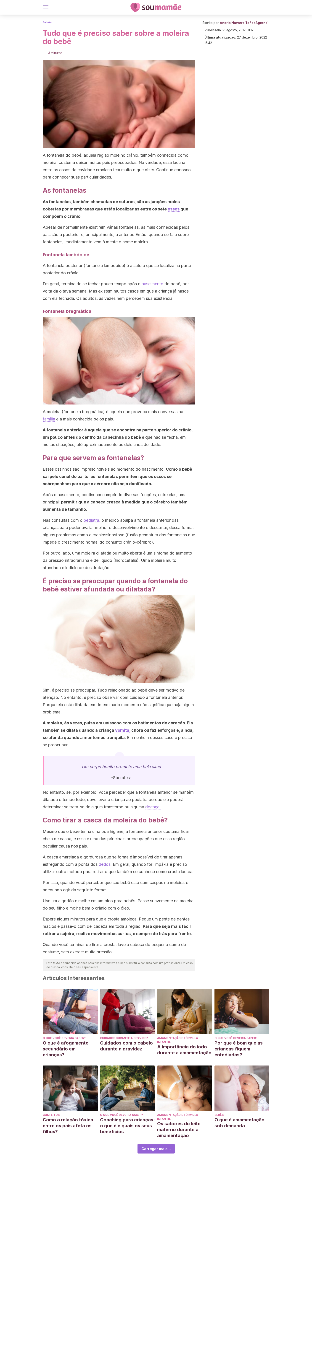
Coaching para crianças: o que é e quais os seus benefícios (127, 1125)
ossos (174, 209)
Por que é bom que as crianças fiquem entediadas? (238, 1049)
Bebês (47, 22)
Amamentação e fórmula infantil (177, 1040)
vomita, (122, 730)
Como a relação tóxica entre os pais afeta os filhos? (68, 1125)
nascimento (152, 283)
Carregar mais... (156, 1148)
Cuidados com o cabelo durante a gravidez (126, 1046)
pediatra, (92, 520)
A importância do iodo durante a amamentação (184, 1049)
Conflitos (51, 1115)
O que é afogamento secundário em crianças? (66, 1049)
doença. (153, 806)
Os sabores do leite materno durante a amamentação (179, 1129)
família (49, 419)
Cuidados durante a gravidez (124, 1038)
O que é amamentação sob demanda (239, 1122)
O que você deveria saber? (64, 1038)
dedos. (105, 864)
